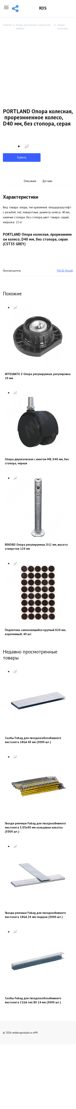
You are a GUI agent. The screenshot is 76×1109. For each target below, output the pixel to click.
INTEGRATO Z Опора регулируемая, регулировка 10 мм (38, 376)
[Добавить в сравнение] (26, 145)
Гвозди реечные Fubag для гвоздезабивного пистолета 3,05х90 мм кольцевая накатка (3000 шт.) (35, 827)
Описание (30, 181)
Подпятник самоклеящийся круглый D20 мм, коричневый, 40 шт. (35, 632)
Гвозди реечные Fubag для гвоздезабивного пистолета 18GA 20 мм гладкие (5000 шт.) (35, 915)
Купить (21, 157)
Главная (7, 24)
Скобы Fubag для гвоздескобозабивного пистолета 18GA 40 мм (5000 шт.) (33, 740)
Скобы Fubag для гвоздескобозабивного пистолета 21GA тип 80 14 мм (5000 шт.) (33, 1000)
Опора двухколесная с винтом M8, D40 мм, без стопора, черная (37, 461)
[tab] (30, 181)
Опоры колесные (62, 26)
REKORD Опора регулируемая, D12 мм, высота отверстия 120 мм (36, 547)
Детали (47, 181)
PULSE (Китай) (65, 270)
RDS (42, 8)
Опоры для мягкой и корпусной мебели (33, 26)
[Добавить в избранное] (18, 145)
